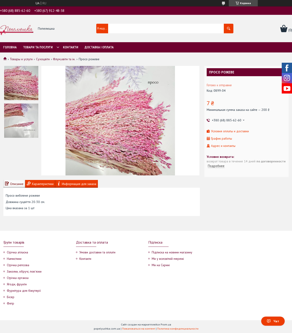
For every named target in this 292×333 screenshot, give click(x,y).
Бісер (10, 297)
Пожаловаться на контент (138, 328)
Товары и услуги (21, 59)
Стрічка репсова (18, 265)
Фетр (10, 303)
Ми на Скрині (161, 265)
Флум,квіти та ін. (64, 59)
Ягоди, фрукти (17, 284)
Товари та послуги (38, 47)
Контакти (70, 47)
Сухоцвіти (43, 59)
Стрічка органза (18, 278)
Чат (276, 321)
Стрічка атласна (17, 252)
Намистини (14, 259)
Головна (10, 47)
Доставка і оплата (99, 47)
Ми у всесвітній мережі (168, 259)
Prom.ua (166, 324)
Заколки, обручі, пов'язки (24, 271)
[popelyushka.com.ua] (16, 28)
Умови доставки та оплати (97, 252)
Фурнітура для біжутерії (24, 291)
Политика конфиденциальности (177, 328)
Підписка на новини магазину (172, 252)
